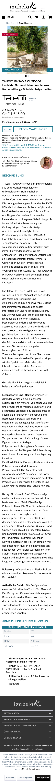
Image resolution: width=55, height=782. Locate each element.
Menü (10, 17)
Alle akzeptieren (25, 778)
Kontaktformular (9, 166)
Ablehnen (10, 778)
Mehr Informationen (31, 769)
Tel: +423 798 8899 (10, 161)
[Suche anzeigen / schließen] (30, 17)
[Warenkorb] (50, 17)
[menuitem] (8, 17)
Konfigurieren (43, 778)
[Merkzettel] (36, 17)
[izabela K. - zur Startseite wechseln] (27, 7)
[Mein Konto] (43, 17)
